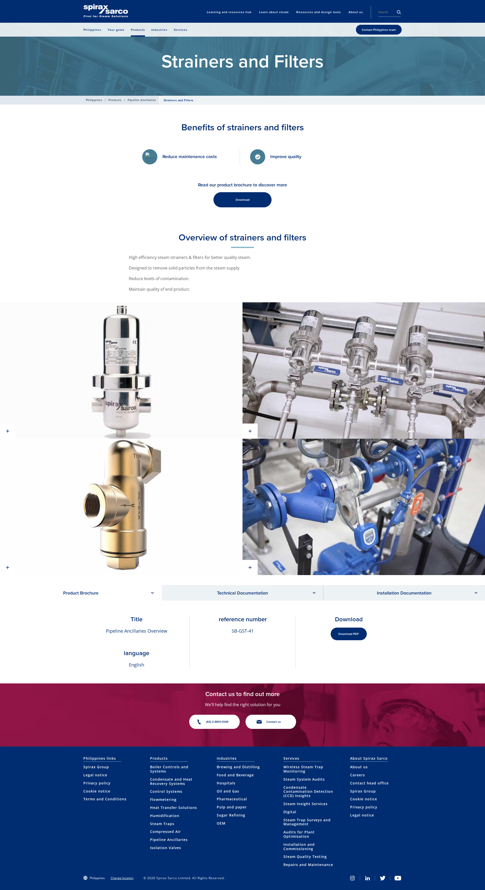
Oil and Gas (228, 791)
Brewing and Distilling (238, 766)
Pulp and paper (232, 807)
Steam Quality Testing (305, 856)
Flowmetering (163, 799)
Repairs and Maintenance (308, 864)
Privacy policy (97, 783)
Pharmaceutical (232, 799)
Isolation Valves (165, 847)
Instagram (352, 878)
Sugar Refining (231, 815)
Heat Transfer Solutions (173, 807)
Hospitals (226, 783)
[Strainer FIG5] (121, 507)
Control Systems (166, 791)
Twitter (382, 878)
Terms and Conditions (105, 799)
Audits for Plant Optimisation (299, 834)
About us (359, 766)
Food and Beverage (235, 775)
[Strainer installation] (364, 370)
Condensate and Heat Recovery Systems (171, 781)
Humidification (164, 815)
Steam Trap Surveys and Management (307, 822)
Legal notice (95, 775)
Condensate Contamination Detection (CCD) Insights (308, 791)
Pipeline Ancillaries (142, 100)
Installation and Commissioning (299, 846)
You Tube (398, 878)
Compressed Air (165, 831)
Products (115, 100)
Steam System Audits (304, 779)
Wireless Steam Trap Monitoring (303, 769)
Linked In (367, 878)
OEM (221, 823)
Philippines (94, 100)
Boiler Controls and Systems (169, 769)
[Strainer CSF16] (121, 370)
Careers (357, 775)
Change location (122, 878)
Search (399, 12)
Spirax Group (96, 766)
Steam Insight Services (305, 803)
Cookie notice (96, 791)
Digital (289, 811)
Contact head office (369, 783)
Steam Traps (162, 823)
